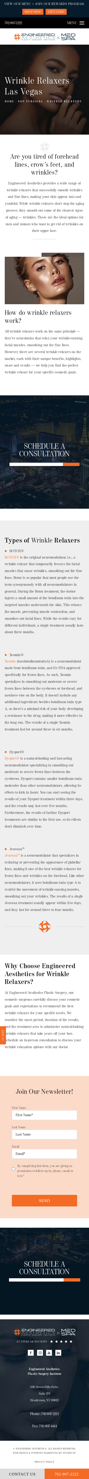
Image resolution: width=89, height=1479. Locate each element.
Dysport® (12, 758)
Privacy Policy (45, 1462)
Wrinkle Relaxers (64, 101)
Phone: (44, 1414)
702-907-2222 (13, 23)
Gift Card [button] (56, 11)
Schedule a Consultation (44, 450)
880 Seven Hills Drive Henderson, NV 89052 (44, 1393)
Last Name (19, 1127)
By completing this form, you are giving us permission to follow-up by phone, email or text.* (45, 1171)
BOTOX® (12, 557)
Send (44, 1200)
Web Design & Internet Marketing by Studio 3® (44, 1453)
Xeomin (10, 661)
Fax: (44, 1426)
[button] (31, 1353)
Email (15, 1147)
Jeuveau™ (12, 855)
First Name (19, 1108)
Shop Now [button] (33, 11)
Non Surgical (30, 101)
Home (9, 101)
